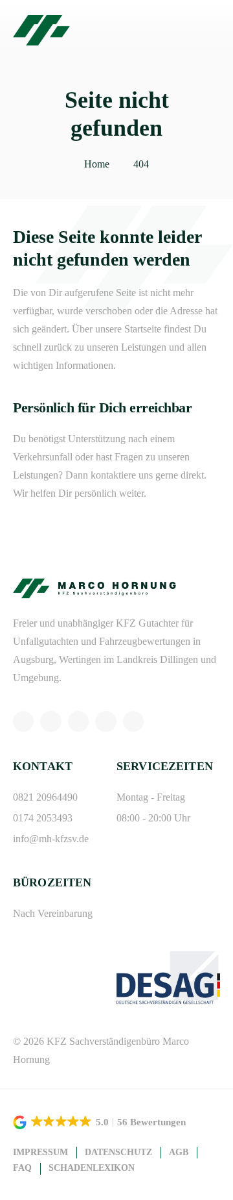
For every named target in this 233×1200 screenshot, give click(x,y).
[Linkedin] (133, 721)
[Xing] (105, 721)
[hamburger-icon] (205, 30)
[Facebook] (78, 721)
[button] (100, 1122)
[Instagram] (50, 721)
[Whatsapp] (23, 721)
